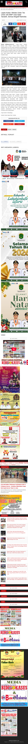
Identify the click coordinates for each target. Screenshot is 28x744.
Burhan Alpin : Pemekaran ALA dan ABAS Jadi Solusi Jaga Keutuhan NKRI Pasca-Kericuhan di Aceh (16, 573)
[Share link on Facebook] (10, 24)
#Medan (14, 129)
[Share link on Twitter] (15, 24)
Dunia (8, 463)
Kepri (13, 463)
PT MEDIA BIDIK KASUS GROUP (16, 741)
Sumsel (9, 464)
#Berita (9, 129)
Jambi (10, 463)
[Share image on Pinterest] (23, 24)
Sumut (13, 464)
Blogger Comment (16, 141)
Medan (21, 463)
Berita (3, 20)
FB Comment (5, 141)
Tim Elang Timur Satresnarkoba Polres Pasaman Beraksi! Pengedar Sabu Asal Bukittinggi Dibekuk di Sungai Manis (17, 546)
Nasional (26, 463)
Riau (1, 464)
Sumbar (6, 464)
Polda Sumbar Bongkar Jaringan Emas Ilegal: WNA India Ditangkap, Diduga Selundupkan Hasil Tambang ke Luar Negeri (17, 566)
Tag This (4, 129)
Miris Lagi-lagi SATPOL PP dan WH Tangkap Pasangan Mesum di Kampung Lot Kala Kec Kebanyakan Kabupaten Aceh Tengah (16, 526)
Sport (3, 464)
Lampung (17, 463)
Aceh (1, 463)
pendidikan (18, 464)
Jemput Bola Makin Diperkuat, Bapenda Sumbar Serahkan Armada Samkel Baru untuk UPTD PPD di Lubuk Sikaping (17, 519)
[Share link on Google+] (19, 24)
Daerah (4, 463)
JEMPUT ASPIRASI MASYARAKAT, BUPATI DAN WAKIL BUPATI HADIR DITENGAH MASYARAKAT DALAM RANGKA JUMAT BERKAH (17, 559)
